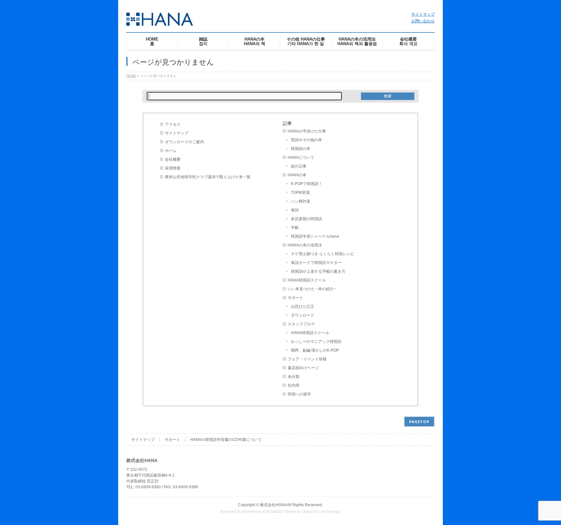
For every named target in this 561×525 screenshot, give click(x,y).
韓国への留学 (299, 394)
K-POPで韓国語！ (306, 183)
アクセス (173, 124)
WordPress (252, 511)
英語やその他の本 (306, 140)
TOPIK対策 (300, 192)
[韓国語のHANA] (159, 18)
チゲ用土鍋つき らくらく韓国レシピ (322, 254)
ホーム (171, 150)
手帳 (295, 227)
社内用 (293, 385)
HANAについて (301, 157)
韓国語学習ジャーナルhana (315, 236)
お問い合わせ (423, 21)
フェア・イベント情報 (307, 359)
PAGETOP (419, 421)
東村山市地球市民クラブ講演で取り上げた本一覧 (208, 177)
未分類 (293, 376)
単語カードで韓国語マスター (316, 262)
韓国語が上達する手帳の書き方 (318, 271)
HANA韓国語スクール (307, 280)
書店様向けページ (303, 368)
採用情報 (173, 168)
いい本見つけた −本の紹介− (312, 289)
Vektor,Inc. (311, 511)
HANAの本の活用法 (305, 245)
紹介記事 (298, 166)
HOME (131, 76)
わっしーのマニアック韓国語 (316, 341)
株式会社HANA (273, 505)
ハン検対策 (300, 201)
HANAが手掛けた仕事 (307, 131)
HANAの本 (297, 175)
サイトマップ (423, 14)
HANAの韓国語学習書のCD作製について (226, 439)
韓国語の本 (300, 148)
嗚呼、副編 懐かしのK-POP (315, 350)
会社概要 (173, 159)
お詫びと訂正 (302, 306)
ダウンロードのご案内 (184, 142)
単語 (295, 210)
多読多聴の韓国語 (306, 219)
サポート (295, 297)
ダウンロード (302, 315)
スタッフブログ (301, 324)
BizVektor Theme (281, 511)
